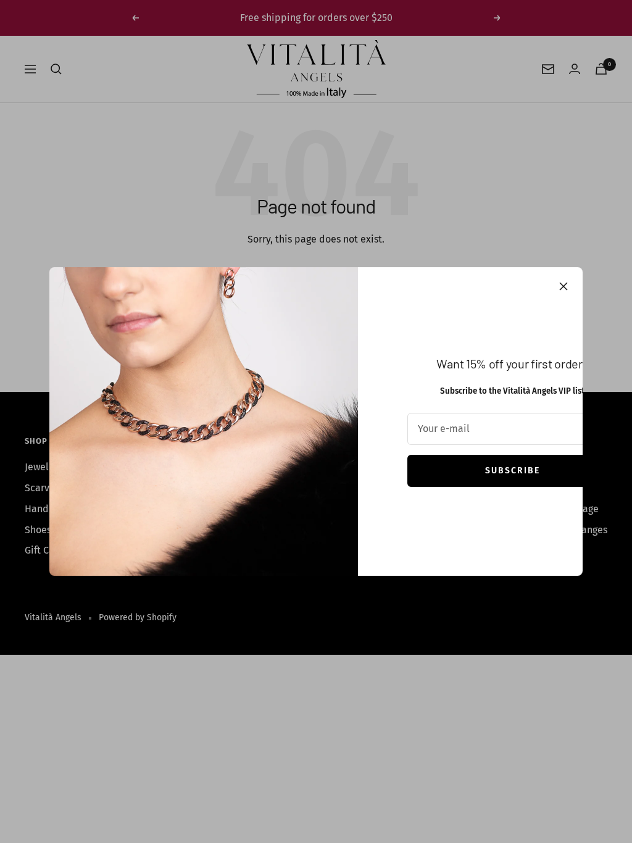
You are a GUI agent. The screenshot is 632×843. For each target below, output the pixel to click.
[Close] (563, 286)
